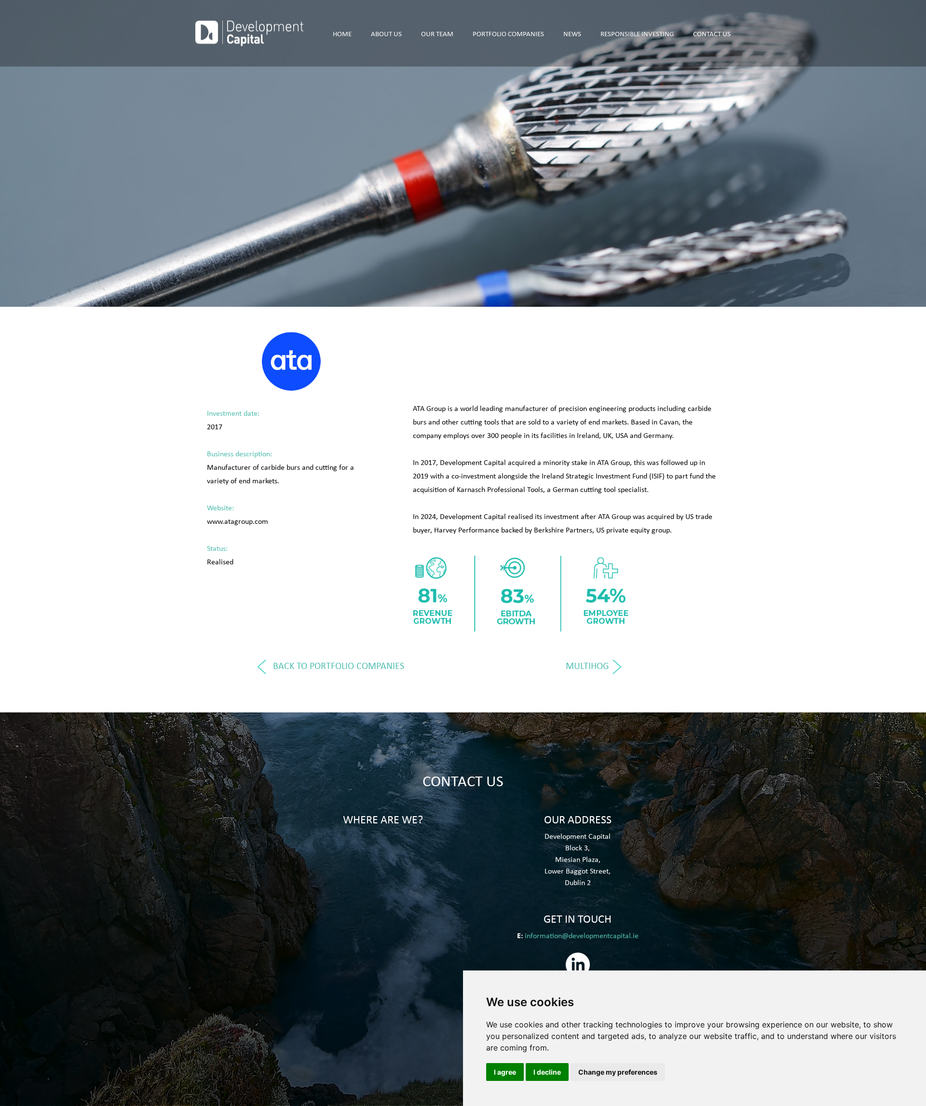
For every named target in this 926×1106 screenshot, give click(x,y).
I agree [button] (505, 1072)
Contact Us (712, 33)
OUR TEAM (437, 33)
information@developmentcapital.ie (582, 935)
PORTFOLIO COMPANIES (508, 33)
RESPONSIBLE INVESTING (637, 33)
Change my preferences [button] (617, 1072)
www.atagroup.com (237, 521)
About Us (386, 33)
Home (342, 33)
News (572, 33)
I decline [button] (547, 1072)
